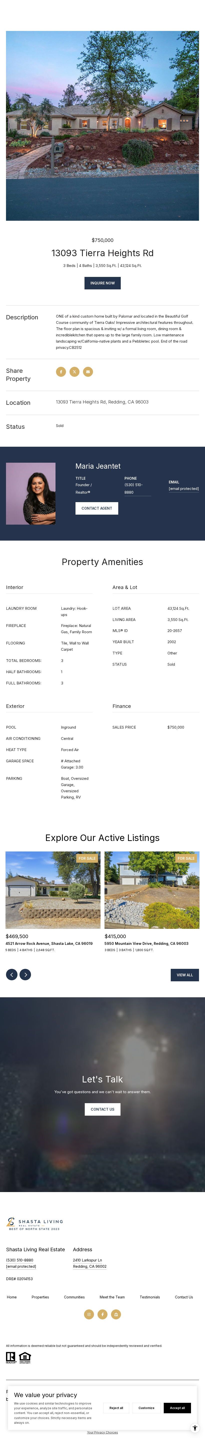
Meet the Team (112, 1297)
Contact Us (184, 1297)
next (25, 974)
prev (12, 974)
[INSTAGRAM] (89, 1314)
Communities (74, 1297)
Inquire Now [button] (102, 283)
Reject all (116, 1408)
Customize (146, 1408)
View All (185, 975)
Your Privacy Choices (102, 1432)
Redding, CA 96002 (89, 1266)
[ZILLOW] (116, 1314)
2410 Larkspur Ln (87, 1260)
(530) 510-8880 (133, 488)
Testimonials (150, 1297)
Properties (40, 1297)
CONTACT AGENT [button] (97, 508)
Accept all (177, 1408)
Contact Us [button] (102, 1109)
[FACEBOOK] (103, 1314)
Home (12, 1297)
